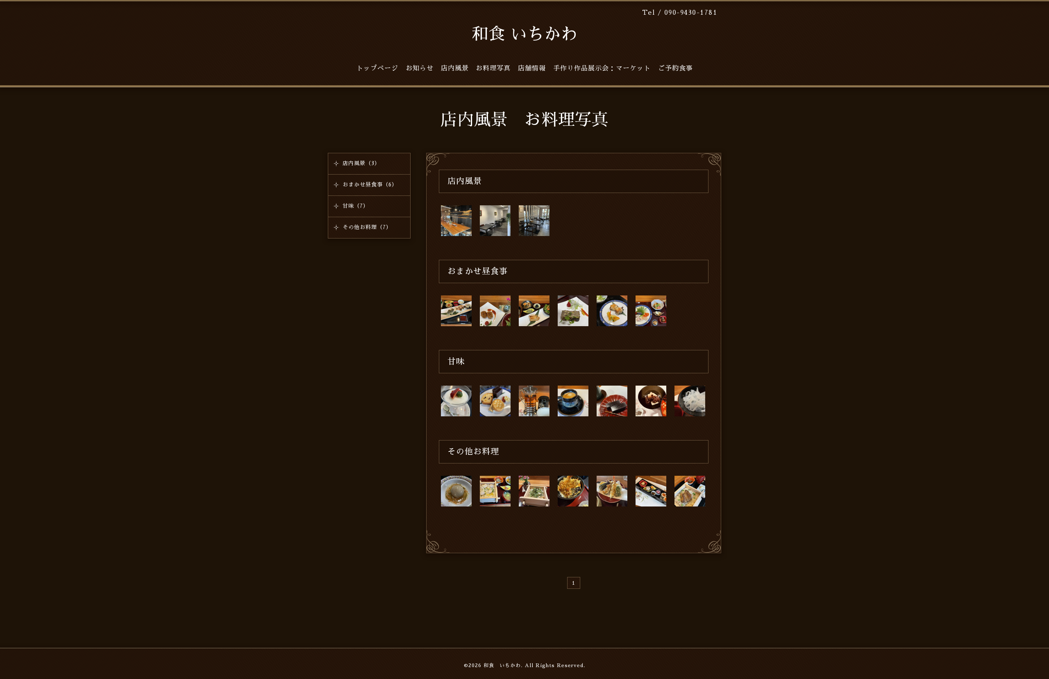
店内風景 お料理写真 (476, 68)
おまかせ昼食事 (477, 271)
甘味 (456, 361)
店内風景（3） (361, 163)
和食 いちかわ (525, 34)
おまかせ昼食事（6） (370, 184)
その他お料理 (473, 451)
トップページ (377, 68)
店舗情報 (532, 68)
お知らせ (420, 68)
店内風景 (464, 181)
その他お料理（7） (367, 227)
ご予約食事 (675, 68)
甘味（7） (356, 206)
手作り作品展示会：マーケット (602, 68)
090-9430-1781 (690, 12)
